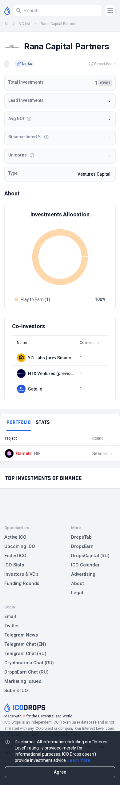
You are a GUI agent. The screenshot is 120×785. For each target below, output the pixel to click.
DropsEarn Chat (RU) (26, 672)
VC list (24, 24)
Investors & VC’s (21, 574)
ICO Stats (14, 565)
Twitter (11, 625)
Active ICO (15, 537)
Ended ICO (15, 555)
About (77, 583)
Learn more (79, 760)
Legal (77, 592)
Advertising (83, 574)
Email (10, 616)
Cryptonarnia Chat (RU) (29, 663)
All (6, 24)
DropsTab (81, 537)
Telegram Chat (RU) (25, 653)
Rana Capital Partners (59, 24)
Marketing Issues (22, 681)
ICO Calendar (85, 565)
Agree (60, 772)
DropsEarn (82, 546)
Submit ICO (16, 690)
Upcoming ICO (19, 546)
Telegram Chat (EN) (25, 644)
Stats (43, 422)
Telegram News (21, 635)
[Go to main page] (7, 10)
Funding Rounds (21, 583)
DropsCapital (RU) (90, 555)
